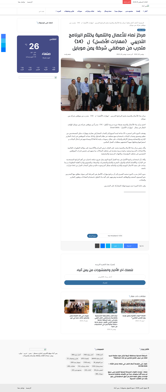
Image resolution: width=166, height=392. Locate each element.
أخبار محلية (130, 23)
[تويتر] (39, 360)
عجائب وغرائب (89, 11)
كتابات (87, 370)
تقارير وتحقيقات (69, 11)
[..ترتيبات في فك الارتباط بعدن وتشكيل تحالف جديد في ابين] (76, 307)
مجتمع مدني (129, 11)
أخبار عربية (76, 354)
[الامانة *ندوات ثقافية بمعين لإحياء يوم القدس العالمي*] (133, 307)
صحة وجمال (107, 11)
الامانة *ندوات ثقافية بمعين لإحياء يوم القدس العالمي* (134, 316)
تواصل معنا (21, 2)
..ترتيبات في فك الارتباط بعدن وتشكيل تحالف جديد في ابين (79, 316)
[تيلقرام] (36, 360)
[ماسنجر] (102, 246)
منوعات (79, 11)
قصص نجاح (98, 370)
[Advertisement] (105, 212)
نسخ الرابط (92, 236)
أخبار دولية (88, 354)
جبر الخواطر (98, 362)
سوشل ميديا (118, 11)
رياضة (99, 11)
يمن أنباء (116, 388)
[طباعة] (97, 246)
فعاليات (71, 366)
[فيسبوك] (42, 360)
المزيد (59, 11)
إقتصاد (138, 11)
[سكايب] (108, 246)
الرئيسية (29, 2)
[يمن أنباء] (145, 6)
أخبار (145, 11)
